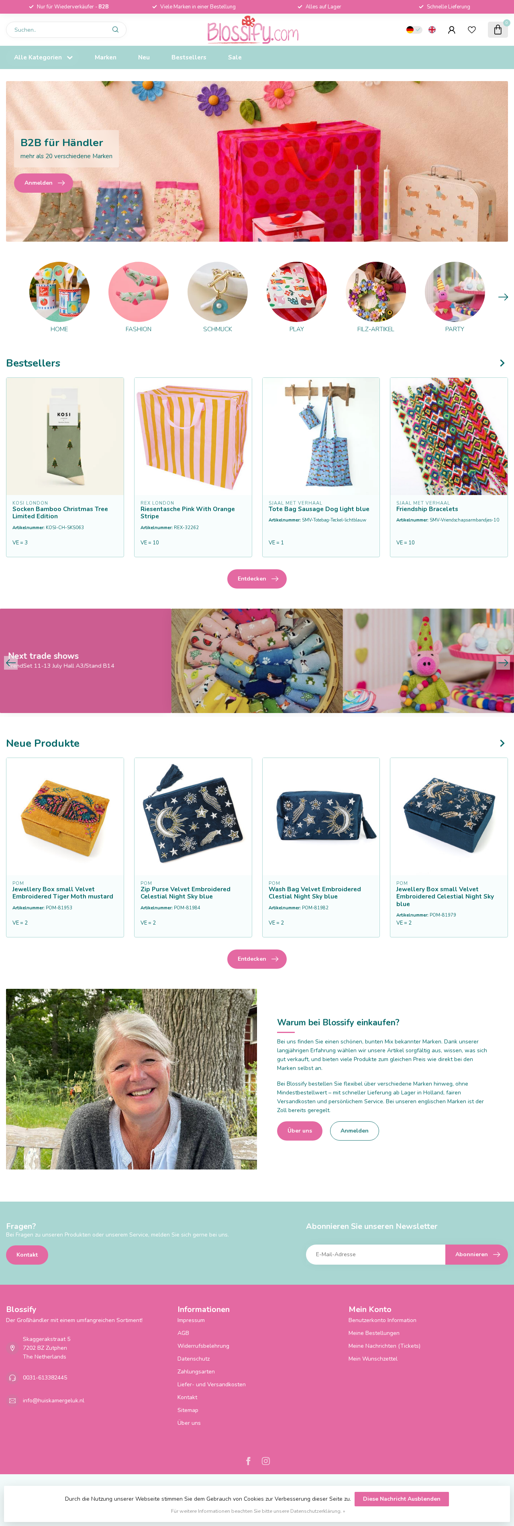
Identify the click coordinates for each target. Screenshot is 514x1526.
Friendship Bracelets (427, 509)
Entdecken (252, 579)
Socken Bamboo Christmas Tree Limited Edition (60, 512)
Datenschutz (193, 1359)
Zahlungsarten (196, 1371)
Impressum (191, 1320)
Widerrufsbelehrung (203, 1346)
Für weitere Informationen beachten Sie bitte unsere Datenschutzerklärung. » (258, 1511)
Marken (105, 57)
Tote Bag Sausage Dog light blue (319, 509)
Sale (235, 57)
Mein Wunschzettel (373, 1359)
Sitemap (187, 1410)
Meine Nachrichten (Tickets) (384, 1346)
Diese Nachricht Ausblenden (402, 1499)
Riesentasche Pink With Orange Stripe (188, 512)
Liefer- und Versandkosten (211, 1384)
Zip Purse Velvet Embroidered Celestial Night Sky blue (185, 893)
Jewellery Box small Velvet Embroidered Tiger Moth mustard (62, 893)
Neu (144, 57)
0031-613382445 (45, 1377)
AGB (183, 1333)
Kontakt (27, 1255)
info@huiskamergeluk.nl (53, 1400)
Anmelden (355, 1131)
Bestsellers (188, 57)
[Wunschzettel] (472, 30)
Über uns (300, 1131)
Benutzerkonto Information (382, 1320)
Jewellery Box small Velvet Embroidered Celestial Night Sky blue (445, 897)
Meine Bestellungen (374, 1333)
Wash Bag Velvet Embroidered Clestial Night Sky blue (315, 893)
